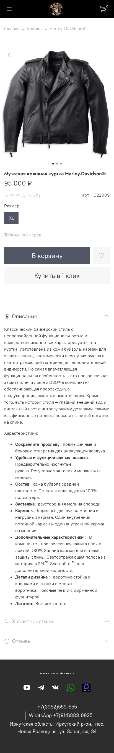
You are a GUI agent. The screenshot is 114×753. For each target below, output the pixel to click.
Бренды (34, 28)
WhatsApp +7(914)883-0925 (60, 715)
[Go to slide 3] (61, 164)
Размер (11, 206)
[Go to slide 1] (53, 164)
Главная (11, 28)
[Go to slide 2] (57, 164)
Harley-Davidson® (67, 28)
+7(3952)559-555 (57, 707)
